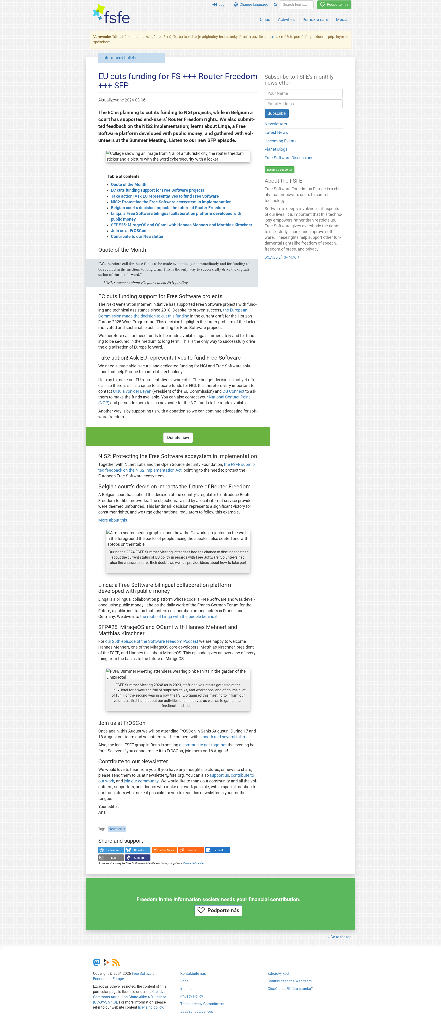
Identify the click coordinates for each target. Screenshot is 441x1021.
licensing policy (150, 1007)
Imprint (186, 988)
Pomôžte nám (315, 19)
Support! (139, 857)
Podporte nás (336, 4)
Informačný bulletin (120, 57)
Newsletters (276, 124)
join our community (141, 781)
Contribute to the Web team (290, 981)
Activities (286, 19)
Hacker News (165, 850)
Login (222, 4)
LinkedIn (219, 850)
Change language (253, 4)
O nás (265, 19)
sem (272, 37)
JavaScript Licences (196, 1011)
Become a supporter (279, 169)
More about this (112, 520)
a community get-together (203, 745)
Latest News (276, 132)
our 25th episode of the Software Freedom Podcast (151, 641)
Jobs (184, 981)
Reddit (192, 850)
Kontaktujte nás (193, 973)
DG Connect (233, 391)
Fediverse (112, 850)
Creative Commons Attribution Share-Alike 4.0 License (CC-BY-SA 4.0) (129, 996)
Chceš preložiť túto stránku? (290, 988)
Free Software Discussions (289, 158)
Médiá (342, 19)
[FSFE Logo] (111, 14)
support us (219, 775)
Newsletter (117, 829)
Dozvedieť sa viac (193, 863)
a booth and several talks (222, 737)
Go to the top (341, 937)
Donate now (178, 437)
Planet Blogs (276, 149)
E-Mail (112, 857)
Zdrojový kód (278, 973)
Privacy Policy (191, 996)
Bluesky (139, 850)
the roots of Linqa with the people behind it (179, 616)
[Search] (275, 5)
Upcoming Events (281, 141)
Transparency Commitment (202, 1004)
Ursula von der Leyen (132, 391)
